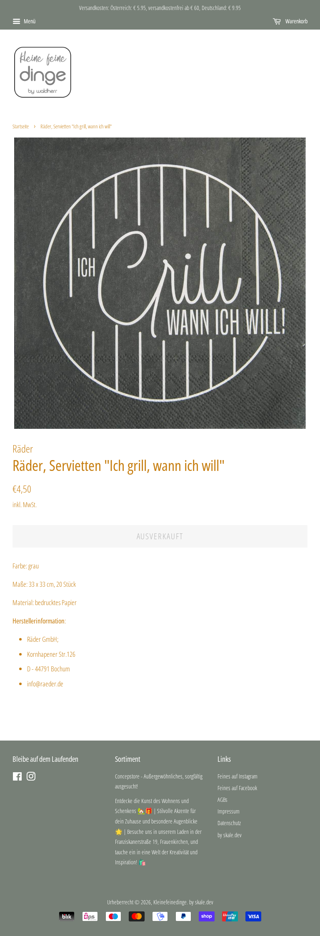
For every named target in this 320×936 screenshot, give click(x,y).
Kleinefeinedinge (170, 902)
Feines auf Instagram (238, 776)
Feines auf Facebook (237, 788)
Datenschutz (229, 823)
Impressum (229, 811)
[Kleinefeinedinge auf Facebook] (17, 778)
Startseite (20, 126)
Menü (28, 21)
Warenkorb (296, 21)
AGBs (223, 799)
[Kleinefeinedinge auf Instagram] (30, 778)
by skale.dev (230, 835)
